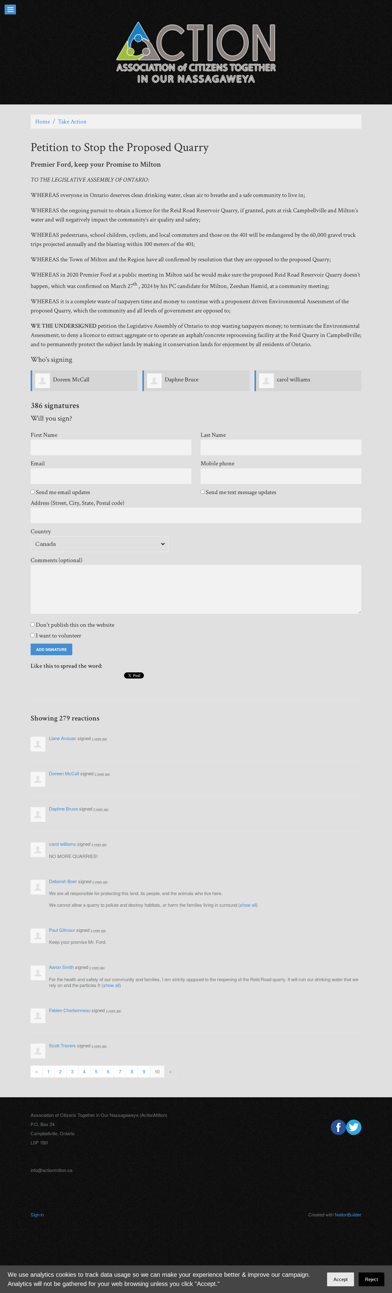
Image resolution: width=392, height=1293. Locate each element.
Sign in (37, 1214)
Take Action (72, 122)
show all (248, 905)
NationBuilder (348, 1214)
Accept (341, 1279)
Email (38, 463)
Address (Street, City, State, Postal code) (77, 503)
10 (157, 1071)
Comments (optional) (56, 560)
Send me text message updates (241, 492)
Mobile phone (217, 463)
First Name (44, 435)
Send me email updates (63, 492)
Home (42, 122)
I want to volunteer (59, 636)
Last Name (213, 435)
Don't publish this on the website (75, 625)
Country (41, 531)
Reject (371, 1279)
